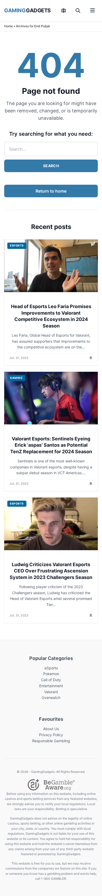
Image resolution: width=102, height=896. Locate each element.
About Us (51, 728)
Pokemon (51, 673)
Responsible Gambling (51, 741)
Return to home (51, 191)
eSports (51, 668)
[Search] (78, 10)
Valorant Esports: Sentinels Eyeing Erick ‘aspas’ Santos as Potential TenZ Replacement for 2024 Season (51, 445)
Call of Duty (51, 680)
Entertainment (51, 686)
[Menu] (92, 10)
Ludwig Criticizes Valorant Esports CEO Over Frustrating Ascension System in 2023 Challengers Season (51, 571)
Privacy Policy (51, 735)
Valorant (51, 692)
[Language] (64, 10)
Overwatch (51, 697)
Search (51, 165)
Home (8, 26)
